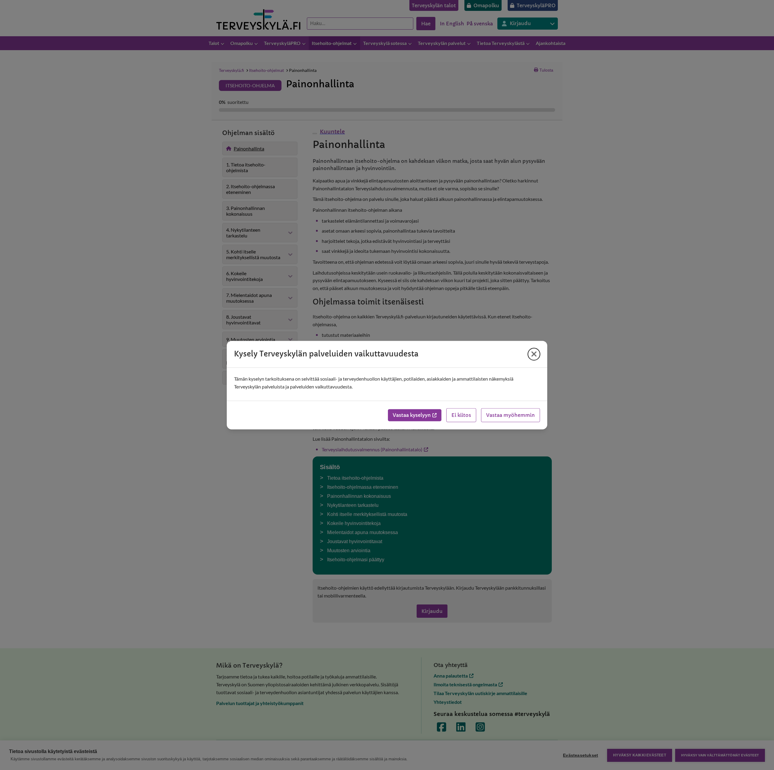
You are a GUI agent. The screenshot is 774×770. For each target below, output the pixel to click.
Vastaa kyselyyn (412, 415)
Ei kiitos (461, 415)
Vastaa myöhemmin (510, 415)
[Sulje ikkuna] (534, 354)
